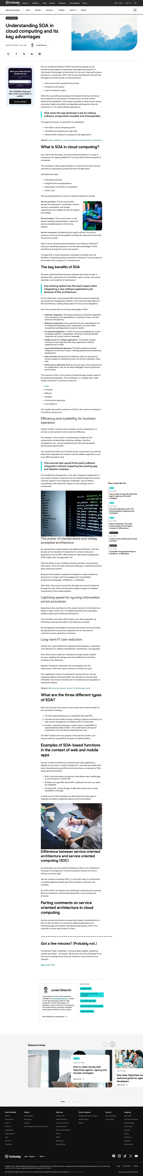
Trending (61, 10)
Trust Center (8, 1144)
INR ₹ (41, 1156)
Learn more (77, 1079)
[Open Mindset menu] (42, 10)
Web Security (128, 1137)
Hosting (126, 1133)
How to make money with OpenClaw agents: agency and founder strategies (90, 1069)
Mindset (38, 10)
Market (83, 10)
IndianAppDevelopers (60, 998)
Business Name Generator (63, 1130)
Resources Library (13, 10)
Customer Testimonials (62, 1123)
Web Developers (87, 1011)
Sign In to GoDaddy (111, 1116)
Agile (47, 386)
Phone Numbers (128, 1144)
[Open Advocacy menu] (54, 10)
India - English (29, 1156)
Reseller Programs (84, 1119)
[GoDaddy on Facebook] (113, 1157)
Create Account (110, 1119)
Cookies (136, 1166)
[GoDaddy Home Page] (13, 1156)
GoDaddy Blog (9, 1130)
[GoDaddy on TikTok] (125, 1157)
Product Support (28, 1116)
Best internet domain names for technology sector (69, 688)
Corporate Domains (61, 1126)
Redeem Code (60, 1140)
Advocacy (49, 10)
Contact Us (8, 1126)
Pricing (84, 3)
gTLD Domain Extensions (131, 1119)
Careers (7, 1123)
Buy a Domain (128, 1116)
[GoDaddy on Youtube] (136, 1157)
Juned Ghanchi (41, 45)
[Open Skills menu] (31, 10)
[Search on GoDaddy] (135, 10)
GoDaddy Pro (86, 988)
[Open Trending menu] (66, 10)
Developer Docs (60, 1116)
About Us (7, 1116)
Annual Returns (9, 1119)
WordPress (113, 545)
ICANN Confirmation (61, 1119)
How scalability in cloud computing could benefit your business (74, 140)
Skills (28, 10)
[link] (16, 54)
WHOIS (58, 1137)
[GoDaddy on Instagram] (119, 1157)
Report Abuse (28, 1119)
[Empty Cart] (135, 3)
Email (44, 3)
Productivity (113, 532)
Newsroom (8, 1140)
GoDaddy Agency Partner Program (88, 1116)
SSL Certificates (75, 3)
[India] (13, 2)
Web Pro (73, 10)
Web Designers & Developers (91, 1006)
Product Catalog (60, 1144)
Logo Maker (127, 1140)
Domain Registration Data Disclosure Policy (36, 1126)
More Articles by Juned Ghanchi (53, 1016)
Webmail (58, 1133)
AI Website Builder (129, 1123)
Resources (27, 1123)
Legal (6, 1137)
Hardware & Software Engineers (89, 995)
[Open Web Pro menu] (77, 10)
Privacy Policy (126, 1166)
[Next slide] (112, 1044)
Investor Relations (10, 1133)
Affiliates (81, 1123)
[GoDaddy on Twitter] (130, 1157)
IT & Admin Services (88, 1001)
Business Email (128, 1126)
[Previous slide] (105, 1044)
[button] (63, 1101)
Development (12, 18)
